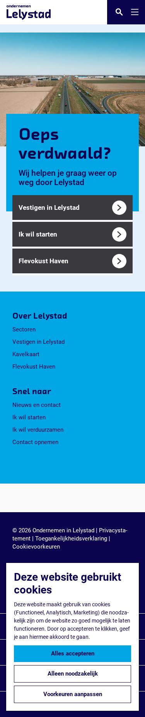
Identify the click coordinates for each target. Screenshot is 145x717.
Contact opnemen (35, 442)
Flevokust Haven (33, 366)
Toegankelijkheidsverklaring (71, 538)
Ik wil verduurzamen (37, 429)
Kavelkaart (25, 354)
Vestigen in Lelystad (38, 341)
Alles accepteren (72, 653)
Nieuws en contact (36, 404)
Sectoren (24, 329)
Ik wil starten (29, 417)
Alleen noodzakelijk (73, 673)
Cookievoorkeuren (36, 546)
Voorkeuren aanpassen (72, 694)
